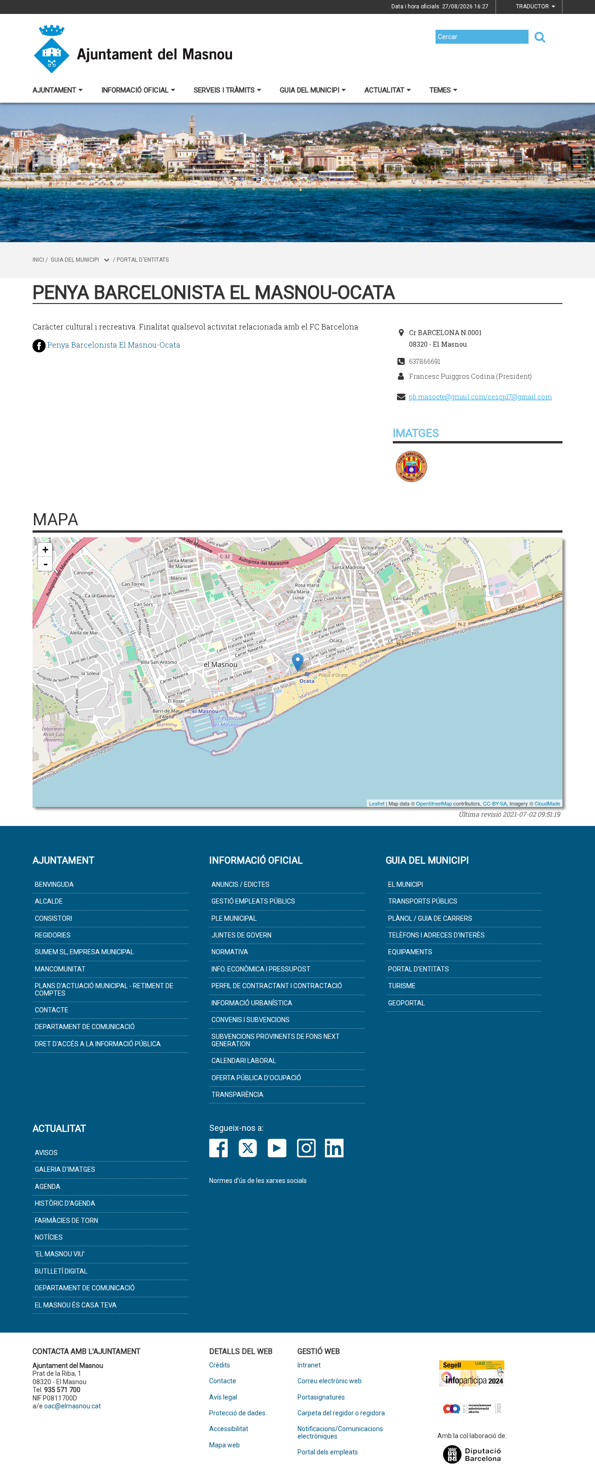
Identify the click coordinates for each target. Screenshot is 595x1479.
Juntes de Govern (241, 935)
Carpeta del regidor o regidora (341, 1413)
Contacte (51, 1010)
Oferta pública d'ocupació (256, 1078)
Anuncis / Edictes (241, 884)
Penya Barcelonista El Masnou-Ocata (113, 345)
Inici (38, 260)
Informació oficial (135, 90)
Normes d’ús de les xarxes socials (258, 1180)
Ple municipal (234, 918)
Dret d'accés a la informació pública (98, 1044)
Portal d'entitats (143, 260)
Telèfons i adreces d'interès (436, 935)
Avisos (46, 1152)
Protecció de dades (237, 1413)
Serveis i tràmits (224, 90)
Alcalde (49, 901)
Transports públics (422, 901)
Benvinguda (54, 884)
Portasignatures (321, 1397)
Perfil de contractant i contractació (277, 986)
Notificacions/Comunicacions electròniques (340, 1432)
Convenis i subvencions (251, 1019)
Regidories (53, 935)
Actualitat (384, 90)
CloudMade (547, 803)
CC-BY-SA (495, 803)
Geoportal (406, 1003)
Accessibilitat (228, 1429)
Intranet (309, 1365)
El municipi (405, 884)
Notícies (49, 1237)
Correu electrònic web (330, 1381)
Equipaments (410, 952)
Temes (440, 90)
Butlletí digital (61, 1271)
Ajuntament (54, 90)
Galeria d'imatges (65, 1169)
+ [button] (45, 549)
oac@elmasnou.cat (72, 1406)
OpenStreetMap (434, 803)
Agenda (47, 1186)
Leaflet (376, 803)
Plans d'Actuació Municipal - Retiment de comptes (104, 989)
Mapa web (224, 1445)
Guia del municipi (309, 90)
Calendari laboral (244, 1060)
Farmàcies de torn (66, 1220)
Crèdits (219, 1365)
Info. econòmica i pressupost (261, 969)
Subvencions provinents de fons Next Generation (276, 1040)
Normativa (230, 952)
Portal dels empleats (328, 1452)
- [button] (45, 563)
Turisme (402, 986)
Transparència (238, 1094)
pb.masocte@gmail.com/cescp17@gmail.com (480, 396)
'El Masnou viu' (60, 1254)
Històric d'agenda (65, 1203)
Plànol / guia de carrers (430, 918)
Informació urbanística (252, 1003)
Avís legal (223, 1397)
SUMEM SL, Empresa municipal (84, 952)
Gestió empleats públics (253, 901)
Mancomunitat (60, 969)
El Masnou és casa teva (76, 1305)
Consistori (53, 918)
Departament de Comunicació (85, 1026)
